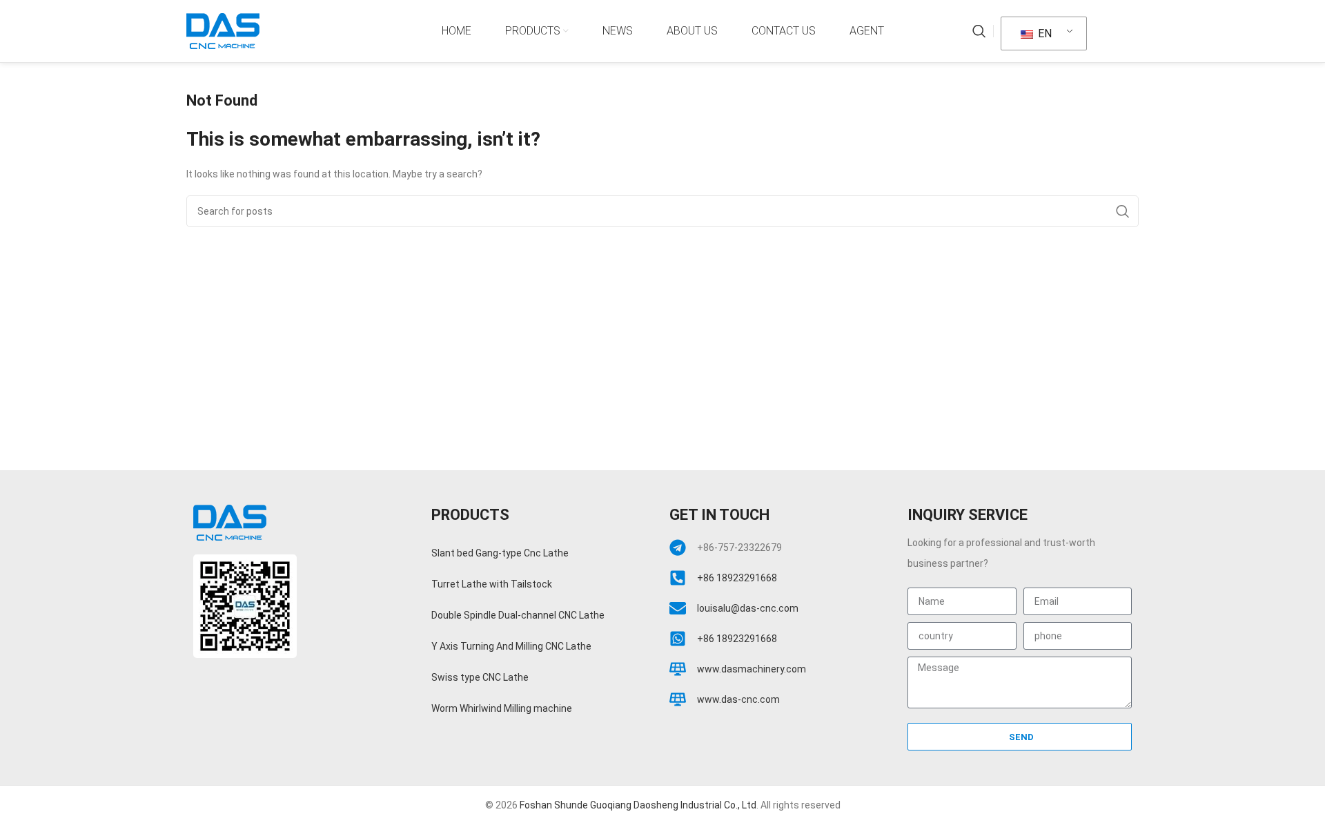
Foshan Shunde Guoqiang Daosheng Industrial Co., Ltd (638, 805)
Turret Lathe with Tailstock (491, 584)
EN (1043, 33)
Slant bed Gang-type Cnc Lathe (500, 553)
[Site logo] (222, 30)
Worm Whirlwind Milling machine (501, 708)
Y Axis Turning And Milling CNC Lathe (511, 646)
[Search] (979, 31)
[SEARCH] (1123, 211)
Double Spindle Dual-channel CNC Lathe (518, 615)
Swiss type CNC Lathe (480, 677)
